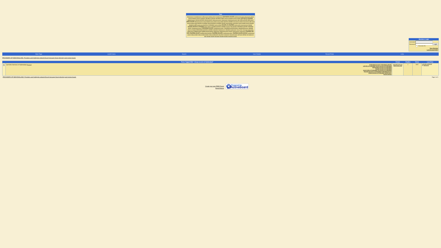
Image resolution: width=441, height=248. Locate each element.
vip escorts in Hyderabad (384, 70)
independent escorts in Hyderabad (382, 67)
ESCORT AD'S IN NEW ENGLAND (397, 65)
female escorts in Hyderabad (383, 68)
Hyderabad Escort (386, 71)
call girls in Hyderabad (369, 66)
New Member (434, 48)
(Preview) (29, 64)
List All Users (111, 54)
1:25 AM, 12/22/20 (427, 64)
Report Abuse (219, 88)
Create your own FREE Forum (214, 86)
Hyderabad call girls (386, 64)
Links (402, 54)
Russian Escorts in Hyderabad (372, 71)
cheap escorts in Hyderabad (376, 73)
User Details (257, 54)
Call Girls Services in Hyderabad (16, 65)
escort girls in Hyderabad (370, 70)
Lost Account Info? (432, 50)
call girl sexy (388, 73)
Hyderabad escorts (374, 64)
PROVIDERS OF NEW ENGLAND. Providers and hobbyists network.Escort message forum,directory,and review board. (39, 58)
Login (435, 44)
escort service (387, 74)
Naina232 (426, 65)
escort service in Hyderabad (384, 66)
